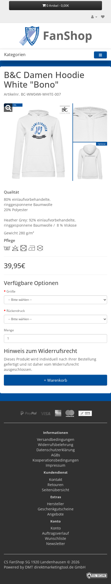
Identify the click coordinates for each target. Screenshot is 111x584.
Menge (9, 330)
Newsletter (55, 543)
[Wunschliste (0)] (103, 16)
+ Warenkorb (55, 380)
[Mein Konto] (94, 16)
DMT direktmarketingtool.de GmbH (55, 567)
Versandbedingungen (55, 439)
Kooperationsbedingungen (56, 460)
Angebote (55, 514)
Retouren (55, 484)
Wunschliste (55, 538)
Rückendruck (15, 311)
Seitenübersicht (55, 489)
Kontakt (55, 479)
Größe (10, 291)
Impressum (55, 465)
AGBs (55, 454)
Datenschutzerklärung (55, 449)
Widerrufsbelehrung (55, 444)
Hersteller (55, 503)
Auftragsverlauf (55, 533)
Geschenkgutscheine (56, 508)
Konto (56, 528)
